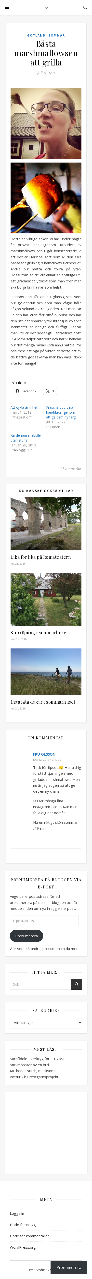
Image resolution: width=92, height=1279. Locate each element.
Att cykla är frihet (24, 407)
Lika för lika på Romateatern (41, 557)
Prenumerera (26, 935)
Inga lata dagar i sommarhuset (43, 702)
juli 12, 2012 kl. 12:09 (47, 759)
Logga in (17, 1213)
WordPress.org (23, 1247)
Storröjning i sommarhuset (39, 632)
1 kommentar (70, 468)
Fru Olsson (44, 754)
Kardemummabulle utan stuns (26, 438)
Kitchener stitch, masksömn (33, 1070)
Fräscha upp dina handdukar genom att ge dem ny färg (61, 412)
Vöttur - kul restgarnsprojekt (34, 1076)
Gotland (36, 35)
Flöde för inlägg (23, 1224)
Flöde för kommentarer (29, 1235)
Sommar (57, 35)
